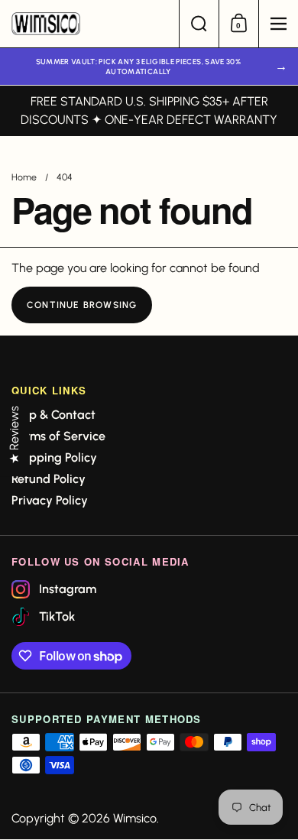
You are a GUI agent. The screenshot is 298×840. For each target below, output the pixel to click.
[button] (199, 23)
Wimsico (135, 818)
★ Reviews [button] (14, 435)
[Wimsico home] (89, 23)
